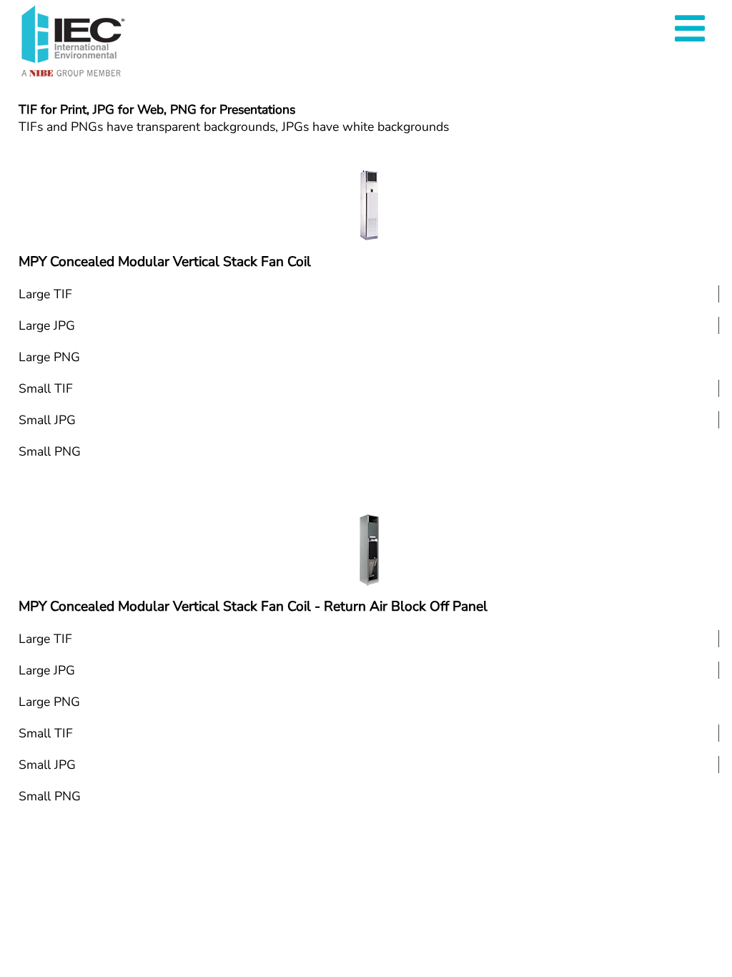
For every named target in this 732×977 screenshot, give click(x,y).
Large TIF (45, 294)
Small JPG (47, 419)
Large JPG (47, 325)
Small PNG (50, 451)
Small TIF (46, 388)
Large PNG (49, 356)
